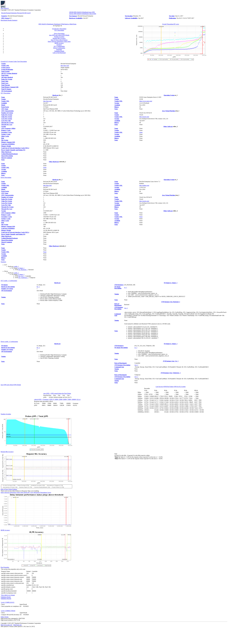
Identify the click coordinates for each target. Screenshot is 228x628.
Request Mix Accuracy (59, 38)
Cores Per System (6, 118)
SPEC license (5, 18)
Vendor (3, 63)
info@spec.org (17, 625)
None (44, 167)
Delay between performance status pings (59, 41)
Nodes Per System (6, 79)
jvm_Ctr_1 (21, 276)
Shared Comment (6, 158)
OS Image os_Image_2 (170, 343)
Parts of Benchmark (118, 304)
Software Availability (131, 18)
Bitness (3, 173)
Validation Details (59, 51)
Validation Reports (6, 598)
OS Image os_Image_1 (170, 283)
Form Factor (5, 107)
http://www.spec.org (6, 625)
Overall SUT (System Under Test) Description (14, 61)
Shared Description (7, 156)
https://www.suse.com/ (145, 101)
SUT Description (59, 30)
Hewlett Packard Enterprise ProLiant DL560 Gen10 (16, 13)
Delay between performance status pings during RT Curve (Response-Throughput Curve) (26, 492)
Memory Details (6, 146)
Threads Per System (7, 122)
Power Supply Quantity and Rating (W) (13, 150)
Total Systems (5, 71)
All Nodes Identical (7, 77)
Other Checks (4, 617)
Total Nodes (4, 75)
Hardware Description (8, 286)
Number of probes (59, 36)
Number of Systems (7, 113)
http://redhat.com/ (144, 185)
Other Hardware (6, 152)
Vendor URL (5, 65)
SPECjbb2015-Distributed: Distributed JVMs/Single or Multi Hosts (57, 24)
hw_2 (38, 347)
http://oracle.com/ (144, 116)
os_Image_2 (20, 274)
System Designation (7, 69)
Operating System (169, 95)
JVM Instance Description (118, 308)
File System (4, 140)
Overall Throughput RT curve (170, 24)
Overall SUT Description (59, 28)
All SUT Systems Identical (9, 73)
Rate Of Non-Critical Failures (59, 40)
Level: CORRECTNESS (8, 610)
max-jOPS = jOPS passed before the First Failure (57, 393)
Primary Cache (6, 130)
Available (4, 103)
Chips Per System (6, 116)
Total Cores (4, 83)
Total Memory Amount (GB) (9, 87)
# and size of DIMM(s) (8, 144)
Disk (2, 138)
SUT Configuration (59, 46)
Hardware (55, 95)
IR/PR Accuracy (59, 43)
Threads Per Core (6, 124)
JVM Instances (119, 284)
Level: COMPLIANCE (7, 602)
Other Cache (5, 136)
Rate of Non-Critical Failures (9, 489)
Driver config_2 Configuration (9, 341)
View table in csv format (8, 595)
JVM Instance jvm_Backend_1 (170, 302)
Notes (3, 159)
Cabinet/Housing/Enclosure (9, 154)
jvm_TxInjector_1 (23, 277)
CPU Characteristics (7, 111)
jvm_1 (126, 308)
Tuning (3, 297)
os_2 (135, 347)
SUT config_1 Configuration (9, 280)
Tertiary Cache (5, 134)
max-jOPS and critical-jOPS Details (59, 35)
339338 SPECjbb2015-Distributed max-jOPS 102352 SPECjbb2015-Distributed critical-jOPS (82, 12)
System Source (5, 67)
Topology (59, 44)
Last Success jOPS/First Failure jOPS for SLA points (171, 386)
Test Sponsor (73, 16)
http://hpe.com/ (65, 65)
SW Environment (6, 91)
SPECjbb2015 (5, 8)
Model (3, 105)
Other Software (168, 126)
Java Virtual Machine (168, 111)
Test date (171, 16)
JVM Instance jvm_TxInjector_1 (171, 373)
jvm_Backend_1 (22, 269)
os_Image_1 (20, 268)
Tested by (4, 16)
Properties (59, 49)
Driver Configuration (59, 48)
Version (3, 126)
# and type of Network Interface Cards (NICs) (15, 148)
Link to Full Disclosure (59, 52)
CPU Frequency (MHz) (8, 128)
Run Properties (5, 567)
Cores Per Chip (6, 120)
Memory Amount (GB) (8, 142)
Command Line (119, 367)
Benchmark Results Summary (9, 20)
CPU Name (4, 109)
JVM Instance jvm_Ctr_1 (170, 361)
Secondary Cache (6, 132)
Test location (128, 16)
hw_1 (38, 286)
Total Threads (5, 85)
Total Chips (4, 81)
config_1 (16, 266)
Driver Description (59, 33)
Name (3, 97)
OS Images (4, 284)
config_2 (16, 273)
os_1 (125, 287)
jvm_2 (136, 365)
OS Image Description (117, 287)
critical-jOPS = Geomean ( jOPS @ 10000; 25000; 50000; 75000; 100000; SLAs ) (57, 399)
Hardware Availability (75, 18)
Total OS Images (6, 89)
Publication (172, 18)
